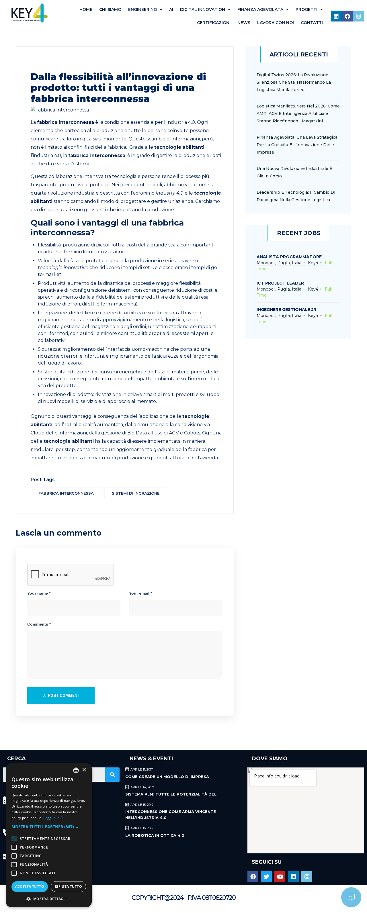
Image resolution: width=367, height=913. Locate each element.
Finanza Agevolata (260, 9)
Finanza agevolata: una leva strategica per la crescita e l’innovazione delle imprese (297, 145)
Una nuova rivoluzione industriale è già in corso (294, 172)
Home (85, 9)
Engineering (142, 9)
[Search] (112, 774)
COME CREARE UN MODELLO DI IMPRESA (167, 776)
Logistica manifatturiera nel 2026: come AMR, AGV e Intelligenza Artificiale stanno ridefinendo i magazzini (298, 113)
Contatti (312, 22)
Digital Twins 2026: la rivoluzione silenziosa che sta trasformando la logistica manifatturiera (294, 82)
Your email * (140, 593)
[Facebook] (347, 16)
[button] (48, 827)
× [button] (84, 770)
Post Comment (63, 695)
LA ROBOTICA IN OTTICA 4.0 (154, 835)
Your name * (38, 593)
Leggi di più (53, 817)
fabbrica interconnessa (66, 493)
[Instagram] (358, 16)
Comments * (39, 624)
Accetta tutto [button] (29, 886)
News (243, 22)
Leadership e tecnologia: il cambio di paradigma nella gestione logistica (296, 196)
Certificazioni (214, 22)
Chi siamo (110, 9)
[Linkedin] (336, 16)
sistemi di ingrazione (135, 493)
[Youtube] (279, 876)
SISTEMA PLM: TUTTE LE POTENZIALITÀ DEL (170, 794)
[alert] (49, 835)
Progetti (306, 9)
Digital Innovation (202, 9)
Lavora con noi (275, 22)
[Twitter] (266, 876)
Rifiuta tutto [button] (68, 886)
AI (171, 9)
